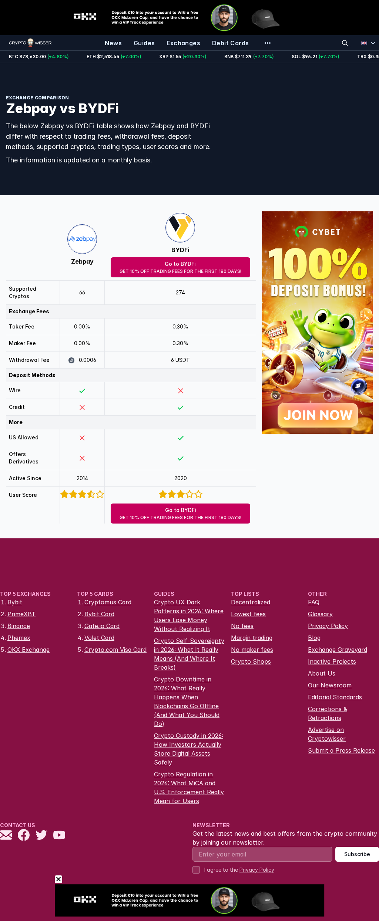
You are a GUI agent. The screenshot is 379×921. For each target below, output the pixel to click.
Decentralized (250, 602)
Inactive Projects (332, 661)
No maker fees (252, 649)
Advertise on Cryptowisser (327, 734)
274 (180, 292)
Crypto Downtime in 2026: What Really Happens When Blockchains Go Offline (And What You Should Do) (186, 701)
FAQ (313, 602)
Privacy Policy (328, 626)
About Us (321, 673)
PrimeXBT (21, 614)
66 (82, 292)
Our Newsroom (330, 685)
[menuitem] (113, 43)
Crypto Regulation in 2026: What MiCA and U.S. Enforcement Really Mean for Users (189, 787)
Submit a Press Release (341, 750)
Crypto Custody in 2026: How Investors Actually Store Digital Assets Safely (188, 749)
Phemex (18, 637)
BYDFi (180, 250)
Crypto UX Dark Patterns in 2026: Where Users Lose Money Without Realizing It (189, 615)
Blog (314, 637)
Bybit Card (99, 614)
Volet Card (99, 637)
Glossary (320, 614)
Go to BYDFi (180, 267)
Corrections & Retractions (327, 713)
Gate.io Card (102, 626)
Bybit (14, 602)
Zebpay (82, 261)
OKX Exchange (28, 649)
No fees (242, 626)
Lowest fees (248, 614)
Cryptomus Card (107, 602)
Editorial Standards (335, 697)
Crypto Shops (251, 661)
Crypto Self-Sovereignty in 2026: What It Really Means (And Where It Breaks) (189, 654)
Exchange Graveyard (337, 649)
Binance (18, 626)
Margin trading (251, 637)
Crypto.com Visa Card (115, 649)
